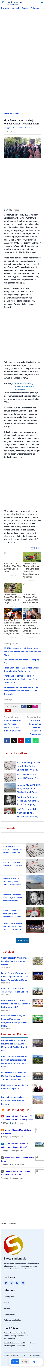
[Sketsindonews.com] (12, 2)
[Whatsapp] (36, 740)
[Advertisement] (22, 36)
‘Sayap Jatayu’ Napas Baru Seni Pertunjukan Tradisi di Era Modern (12, 926)
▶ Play (15, 1362)
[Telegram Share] (28, 740)
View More (23, 940)
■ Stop (24, 1362)
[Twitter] (29, 706)
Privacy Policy (9, 1314)
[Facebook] (23, 706)
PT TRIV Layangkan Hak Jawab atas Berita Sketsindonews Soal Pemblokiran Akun (22, 651)
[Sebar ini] (7, 740)
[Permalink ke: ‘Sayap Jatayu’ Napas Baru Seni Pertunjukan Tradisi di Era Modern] (34, 927)
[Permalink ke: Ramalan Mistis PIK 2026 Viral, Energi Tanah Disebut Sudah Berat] (10, 787)
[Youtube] (8, 710)
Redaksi (7, 1308)
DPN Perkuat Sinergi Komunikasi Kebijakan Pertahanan (25, 386)
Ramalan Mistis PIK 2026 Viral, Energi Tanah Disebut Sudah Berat (29, 789)
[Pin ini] (21, 740)
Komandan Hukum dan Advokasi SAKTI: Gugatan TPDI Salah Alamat (12, 724)
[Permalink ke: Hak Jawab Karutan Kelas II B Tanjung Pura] (10, 777)
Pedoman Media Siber (12, 1320)
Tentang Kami (9, 1297)
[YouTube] (23, 1283)
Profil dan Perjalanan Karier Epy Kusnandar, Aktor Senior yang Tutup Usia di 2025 (21, 679)
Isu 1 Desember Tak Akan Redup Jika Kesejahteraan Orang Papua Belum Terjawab (21, 690)
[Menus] (42, 2)
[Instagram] (35, 706)
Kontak (7, 1302)
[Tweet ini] (14, 740)
